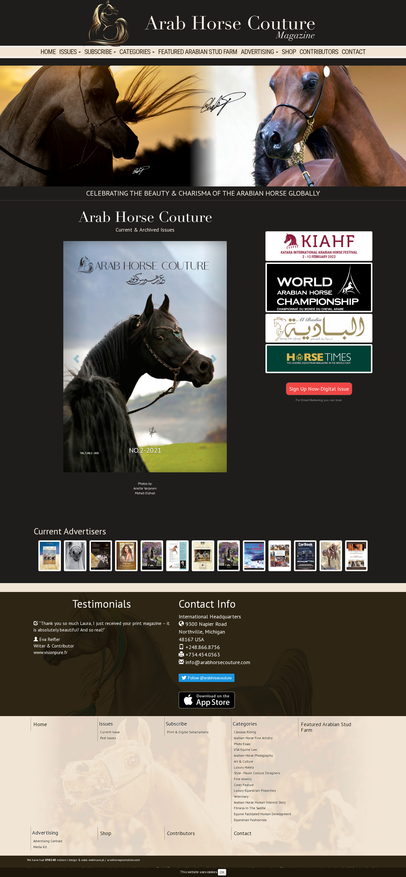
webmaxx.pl (96, 860)
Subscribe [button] (98, 52)
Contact (354, 52)
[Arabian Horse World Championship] (318, 287)
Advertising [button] (258, 52)
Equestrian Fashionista (250, 820)
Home (48, 52)
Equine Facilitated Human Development (262, 814)
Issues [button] (68, 52)
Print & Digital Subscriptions (187, 732)
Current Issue (110, 732)
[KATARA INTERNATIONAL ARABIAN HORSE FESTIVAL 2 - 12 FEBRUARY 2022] (318, 246)
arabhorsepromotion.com (123, 860)
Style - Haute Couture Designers (257, 773)
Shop (289, 52)
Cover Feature (244, 785)
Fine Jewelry (243, 779)
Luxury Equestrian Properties (255, 791)
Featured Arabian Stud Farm (197, 52)
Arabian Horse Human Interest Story (260, 802)
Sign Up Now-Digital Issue (319, 388)
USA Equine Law (245, 750)
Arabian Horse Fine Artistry (253, 738)
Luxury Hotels (244, 767)
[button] (75, 356)
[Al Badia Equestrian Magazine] (318, 328)
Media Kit (40, 847)
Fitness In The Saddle (250, 808)
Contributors (319, 52)
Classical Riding (245, 732)
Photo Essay (242, 744)
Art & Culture (243, 761)
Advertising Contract (47, 841)
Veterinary (241, 796)
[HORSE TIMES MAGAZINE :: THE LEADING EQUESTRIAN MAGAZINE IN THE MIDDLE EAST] (318, 358)
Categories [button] (135, 52)
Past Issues (108, 738)
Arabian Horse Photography (253, 755)
